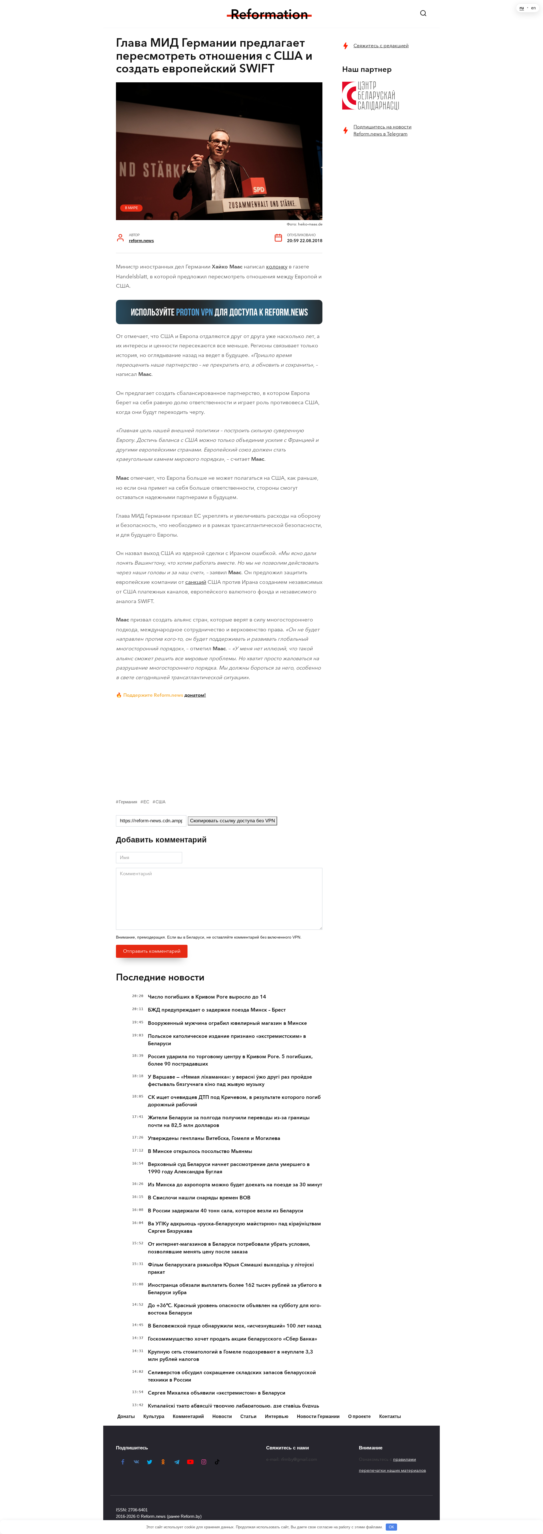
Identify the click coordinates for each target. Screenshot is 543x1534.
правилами (404, 1459)
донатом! (195, 695)
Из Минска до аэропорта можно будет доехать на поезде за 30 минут (235, 1184)
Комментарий (188, 1416)
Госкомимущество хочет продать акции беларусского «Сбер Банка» (232, 1339)
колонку (276, 266)
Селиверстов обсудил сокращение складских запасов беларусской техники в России (232, 1376)
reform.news (141, 240)
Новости (222, 1416)
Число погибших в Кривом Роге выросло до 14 (207, 997)
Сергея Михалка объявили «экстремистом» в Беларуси (216, 1393)
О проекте (359, 1416)
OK (391, 1527)
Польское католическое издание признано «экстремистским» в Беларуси (227, 1039)
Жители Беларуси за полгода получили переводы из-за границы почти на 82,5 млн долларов (229, 1121)
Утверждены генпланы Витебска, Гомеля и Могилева (214, 1138)
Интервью (276, 1416)
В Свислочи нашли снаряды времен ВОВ (199, 1197)
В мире (131, 208)
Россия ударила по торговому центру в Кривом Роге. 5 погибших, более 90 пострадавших (230, 1060)
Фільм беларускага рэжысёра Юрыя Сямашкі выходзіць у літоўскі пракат (231, 1268)
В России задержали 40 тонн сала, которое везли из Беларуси (225, 1211)
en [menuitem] (533, 8)
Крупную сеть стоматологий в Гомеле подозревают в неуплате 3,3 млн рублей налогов (230, 1355)
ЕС (146, 801)
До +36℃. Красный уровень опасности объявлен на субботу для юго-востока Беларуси (234, 1309)
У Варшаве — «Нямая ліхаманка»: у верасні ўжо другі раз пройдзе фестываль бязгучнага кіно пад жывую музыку (230, 1080)
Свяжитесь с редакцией (381, 45)
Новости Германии (318, 1416)
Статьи (248, 1416)
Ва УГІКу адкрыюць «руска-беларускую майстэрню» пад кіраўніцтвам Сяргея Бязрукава (234, 1227)
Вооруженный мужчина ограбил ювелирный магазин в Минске (227, 1023)
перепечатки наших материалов (392, 1470)
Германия (128, 801)
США (160, 801)
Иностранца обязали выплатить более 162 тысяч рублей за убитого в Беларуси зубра (235, 1288)
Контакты (390, 1416)
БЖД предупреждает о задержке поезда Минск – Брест (217, 1010)
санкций (195, 582)
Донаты (126, 1416)
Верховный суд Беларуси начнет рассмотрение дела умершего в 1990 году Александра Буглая (229, 1167)
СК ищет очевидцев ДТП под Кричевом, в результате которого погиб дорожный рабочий (234, 1100)
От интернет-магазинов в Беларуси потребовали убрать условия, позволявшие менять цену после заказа (229, 1247)
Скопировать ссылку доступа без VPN (232, 820)
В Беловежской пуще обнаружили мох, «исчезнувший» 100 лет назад (234, 1326)
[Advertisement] (219, 747)
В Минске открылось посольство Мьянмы (200, 1151)
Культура (153, 1416)
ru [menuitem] (522, 8)
